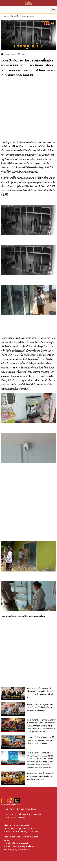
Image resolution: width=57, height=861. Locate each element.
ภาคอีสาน (11, 16)
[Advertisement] (28, 109)
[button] (53, 10)
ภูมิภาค (18, 16)
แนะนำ (32, 16)
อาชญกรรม (25, 16)
